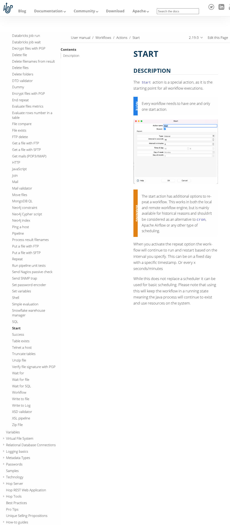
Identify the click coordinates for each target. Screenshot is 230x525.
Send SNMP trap (24, 278)
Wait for (18, 373)
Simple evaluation (25, 304)
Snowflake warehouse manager (28, 313)
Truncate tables (23, 353)
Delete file (19, 54)
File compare (21, 123)
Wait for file (20, 379)
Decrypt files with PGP (28, 48)
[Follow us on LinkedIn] (222, 8)
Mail (15, 181)
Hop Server (14, 483)
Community (84, 11)
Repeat (17, 258)
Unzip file (19, 360)
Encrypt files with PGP (28, 93)
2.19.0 (194, 37)
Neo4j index (21, 220)
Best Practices (16, 502)
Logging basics (17, 451)
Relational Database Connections (31, 444)
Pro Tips (12, 509)
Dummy (18, 86)
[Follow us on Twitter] (212, 8)
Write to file (20, 398)
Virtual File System (19, 438)
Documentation (48, 11)
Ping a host (20, 226)
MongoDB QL (22, 201)
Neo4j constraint (24, 207)
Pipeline (18, 233)
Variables (13, 432)
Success (18, 334)
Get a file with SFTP (26, 149)
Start (16, 328)
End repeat (20, 99)
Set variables (21, 291)
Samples (12, 470)
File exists (19, 130)
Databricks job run (26, 35)
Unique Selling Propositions (26, 515)
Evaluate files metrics (27, 106)
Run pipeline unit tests (29, 265)
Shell (15, 297)
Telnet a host (22, 347)
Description (71, 56)
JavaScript (19, 168)
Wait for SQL (21, 386)
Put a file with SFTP (26, 252)
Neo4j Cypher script (27, 214)
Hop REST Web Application (26, 490)
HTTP (16, 162)
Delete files (20, 67)
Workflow (19, 392)
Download (115, 11)
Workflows (103, 37)
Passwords (14, 464)
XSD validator (22, 411)
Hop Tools (14, 496)
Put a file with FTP (25, 246)
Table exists (20, 340)
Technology (14, 476)
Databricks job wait (26, 42)
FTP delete (20, 136)
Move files (19, 194)
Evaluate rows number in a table (32, 115)
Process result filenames (30, 239)
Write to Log (21, 405)
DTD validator (22, 80)
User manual (80, 37)
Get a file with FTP (25, 143)
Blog (22, 11)
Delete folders (22, 74)
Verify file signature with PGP (33, 366)
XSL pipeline (21, 418)
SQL (15, 321)
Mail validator (22, 188)
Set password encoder (29, 284)
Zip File (17, 424)
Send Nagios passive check (32, 271)
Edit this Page (218, 37)
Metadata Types (18, 457)
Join (15, 175)
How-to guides (17, 522)
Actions (121, 37)
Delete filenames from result (33, 61)
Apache (139, 11)
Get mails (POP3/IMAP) (29, 156)
